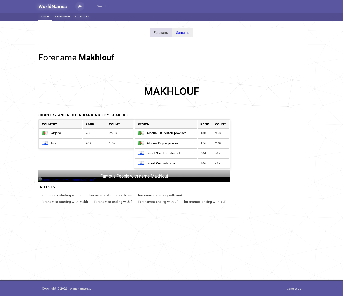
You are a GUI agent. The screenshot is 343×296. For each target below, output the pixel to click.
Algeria (56, 133)
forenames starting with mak (160, 195)
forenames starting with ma (110, 195)
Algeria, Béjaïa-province (163, 143)
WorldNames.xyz (80, 288)
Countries (82, 16)
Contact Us (294, 288)
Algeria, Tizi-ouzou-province (166, 133)
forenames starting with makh (64, 202)
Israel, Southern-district (163, 153)
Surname (182, 33)
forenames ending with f (113, 202)
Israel (55, 143)
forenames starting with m (61, 195)
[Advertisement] (171, 91)
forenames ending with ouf (204, 202)
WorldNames (52, 6)
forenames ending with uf (158, 202)
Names (45, 16)
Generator (62, 16)
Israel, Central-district (162, 163)
